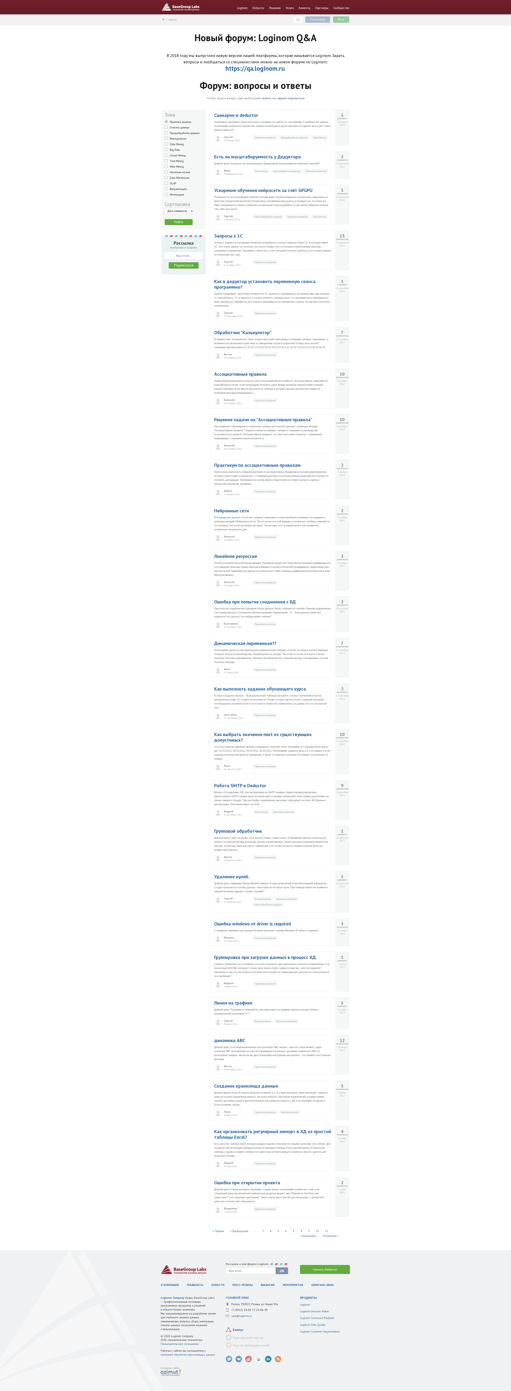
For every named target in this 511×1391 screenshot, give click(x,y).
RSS (278, 1359)
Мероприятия (293, 1285)
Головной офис (237, 1298)
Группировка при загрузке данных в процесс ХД (265, 957)
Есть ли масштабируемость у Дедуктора (257, 157)
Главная (163, 19)
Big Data (175, 150)
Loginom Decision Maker (314, 1311)
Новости (217, 1285)
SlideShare (258, 1359)
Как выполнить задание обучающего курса (260, 689)
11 (326, 1231)
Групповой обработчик (238, 831)
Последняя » (331, 1236)
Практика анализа (180, 122)
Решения (275, 8)
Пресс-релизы (242, 1285)
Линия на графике (233, 1003)
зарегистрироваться (290, 98)
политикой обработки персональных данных (188, 1354)
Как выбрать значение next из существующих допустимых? (263, 737)
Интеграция (177, 194)
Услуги (290, 8)
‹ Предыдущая (239, 1231)
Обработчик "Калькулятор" (242, 332)
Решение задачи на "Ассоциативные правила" (263, 419)
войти (266, 98)
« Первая (218, 1231)
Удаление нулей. (231, 876)
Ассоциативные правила (240, 374)
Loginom (242, 8)
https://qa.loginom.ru (255, 68)
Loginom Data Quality (313, 1324)
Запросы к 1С (228, 236)
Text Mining (177, 161)
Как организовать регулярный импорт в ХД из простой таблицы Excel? (272, 1134)
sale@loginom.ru (241, 1316)
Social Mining (178, 155)
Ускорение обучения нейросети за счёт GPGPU (263, 190)
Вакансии (268, 1285)
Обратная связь (322, 1285)
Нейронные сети (231, 511)
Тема (170, 115)
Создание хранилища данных (246, 1086)
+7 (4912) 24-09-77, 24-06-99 (249, 1310)
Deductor (258, 8)
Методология (178, 138)
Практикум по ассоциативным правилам (257, 465)
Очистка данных (179, 127)
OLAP (173, 183)
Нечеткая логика (180, 172)
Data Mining (177, 144)
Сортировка (177, 204)
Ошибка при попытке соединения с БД (255, 602)
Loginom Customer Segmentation (320, 1331)
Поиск (298, 19)
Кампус (173, 19)
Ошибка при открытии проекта (247, 1182)
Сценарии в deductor (236, 115)
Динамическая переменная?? (245, 643)
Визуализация (178, 189)
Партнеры (321, 8)
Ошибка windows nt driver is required (252, 924)
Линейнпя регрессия (235, 556)
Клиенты (304, 8)
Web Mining (177, 166)
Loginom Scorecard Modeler (317, 1318)
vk (239, 1359)
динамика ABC (229, 1040)
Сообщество (341, 8)
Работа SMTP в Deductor (240, 785)
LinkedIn (268, 1359)
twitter (229, 1359)
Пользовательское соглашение (180, 1344)
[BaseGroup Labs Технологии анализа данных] (184, 1269)
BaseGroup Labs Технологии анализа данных (181, 7)
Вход (341, 19)
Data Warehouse (179, 178)
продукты (308, 1298)
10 (317, 1231)
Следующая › (309, 1236)
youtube (248, 1359)
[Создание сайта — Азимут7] (171, 1373)
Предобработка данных (185, 133)
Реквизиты (195, 1285)
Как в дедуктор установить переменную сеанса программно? (265, 284)
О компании (170, 1285)
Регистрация (317, 19)
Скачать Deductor (325, 1269)
